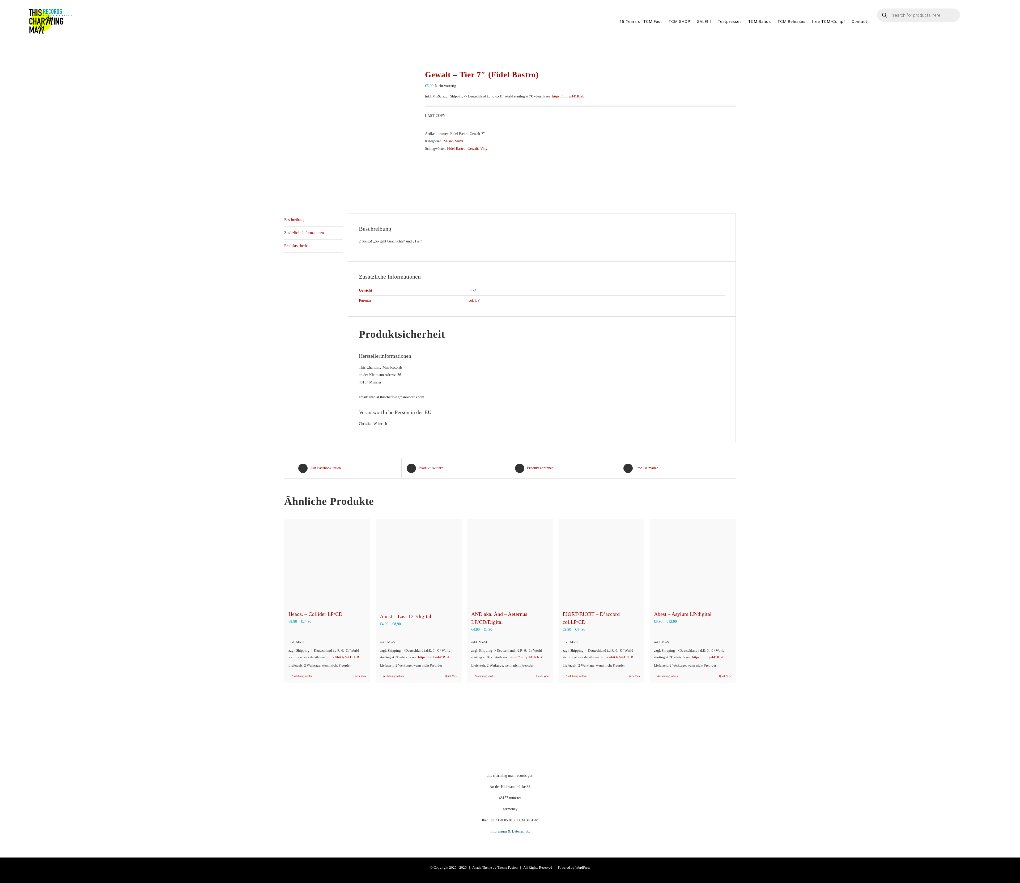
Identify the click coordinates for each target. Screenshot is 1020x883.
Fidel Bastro (456, 149)
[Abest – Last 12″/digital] (418, 563)
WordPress (582, 867)
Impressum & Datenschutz (510, 831)
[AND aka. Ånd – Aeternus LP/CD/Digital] (510, 562)
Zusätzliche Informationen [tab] (304, 233)
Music (448, 141)
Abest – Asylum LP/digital (683, 614)
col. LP (474, 300)
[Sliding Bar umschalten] (983, 21)
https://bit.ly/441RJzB (568, 96)
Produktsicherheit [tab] (297, 246)
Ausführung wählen (302, 676)
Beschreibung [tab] (294, 220)
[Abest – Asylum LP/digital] (693, 562)
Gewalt (473, 149)
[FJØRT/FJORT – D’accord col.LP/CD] (601, 562)
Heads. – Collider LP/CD (315, 614)
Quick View (360, 676)
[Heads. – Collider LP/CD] (327, 562)
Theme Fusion (507, 867)
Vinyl (459, 141)
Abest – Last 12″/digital (405, 616)
